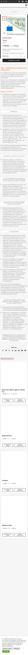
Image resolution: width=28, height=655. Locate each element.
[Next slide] (4, 33)
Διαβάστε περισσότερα (20, 400)
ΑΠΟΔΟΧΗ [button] (6, 651)
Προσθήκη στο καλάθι (14, 60)
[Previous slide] (4, 18)
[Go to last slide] (9, 26)
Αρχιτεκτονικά (7, 37)
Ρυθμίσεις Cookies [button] (7, 648)
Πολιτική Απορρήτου (7, 646)
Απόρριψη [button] (16, 648)
